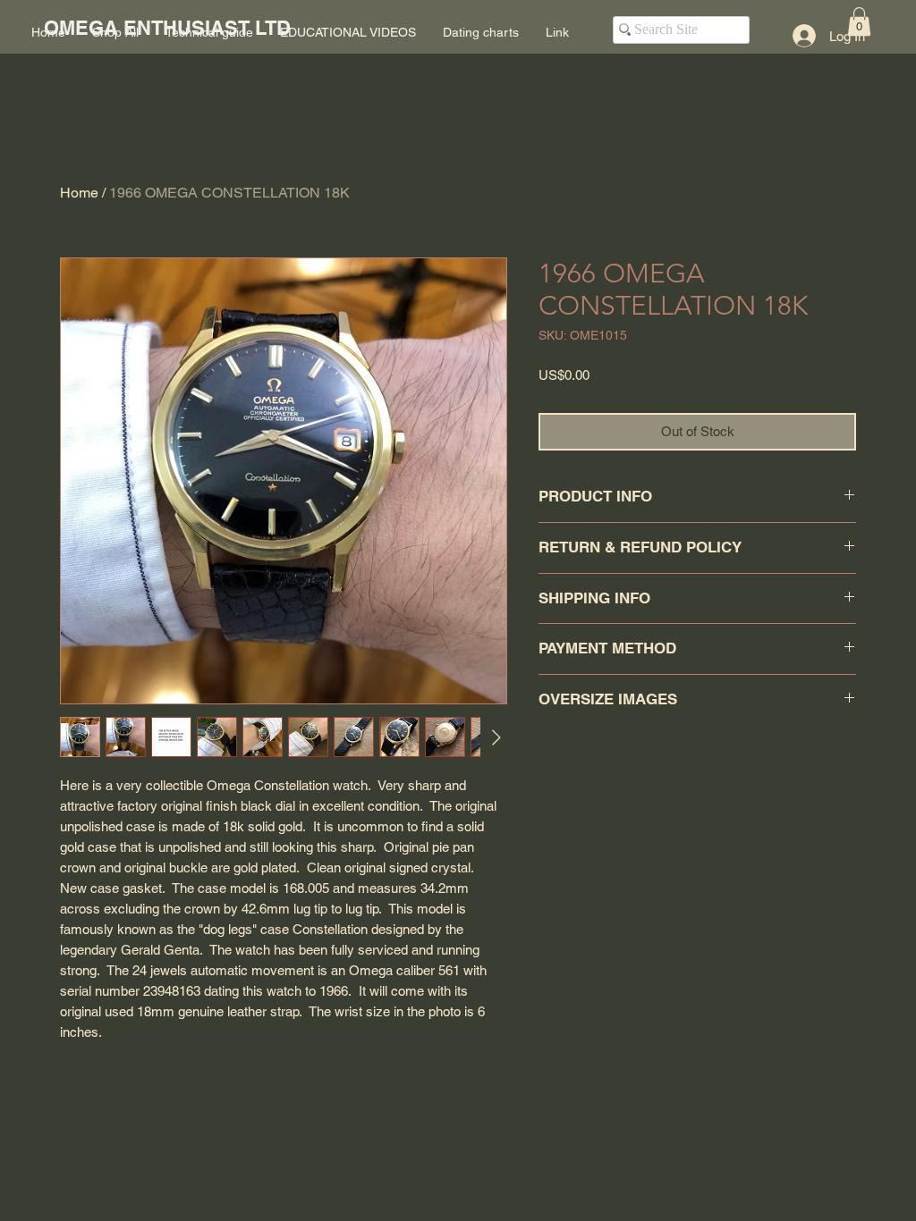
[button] (859, 21)
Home (79, 192)
